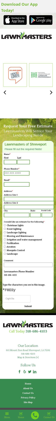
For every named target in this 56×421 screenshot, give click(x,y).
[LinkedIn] (34, 371)
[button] (51, 93)
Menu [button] (7, 417)
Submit (28, 306)
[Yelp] (24, 371)
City (6, 211)
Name (7, 154)
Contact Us (28, 393)
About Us (28, 388)
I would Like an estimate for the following (24, 222)
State (32, 211)
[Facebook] (19, 371)
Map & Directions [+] (28, 357)
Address (8, 191)
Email (7, 180)
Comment (8, 260)
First (6, 158)
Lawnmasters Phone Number (19, 271)
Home (21, 417)
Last (19, 158)
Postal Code (46, 210)
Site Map (28, 402)
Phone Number (11, 169)
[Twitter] (29, 371)
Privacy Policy (28, 398)
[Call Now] (35, 415)
